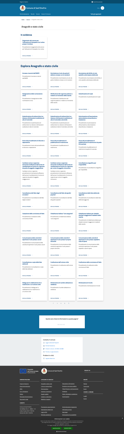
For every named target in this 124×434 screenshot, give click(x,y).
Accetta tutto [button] (56, 428)
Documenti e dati (24, 399)
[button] (61, 431)
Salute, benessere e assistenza (69, 394)
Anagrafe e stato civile (46, 384)
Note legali (65, 412)
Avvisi (85, 389)
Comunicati (86, 386)
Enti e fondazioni (24, 391)
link (75, 425)
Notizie (85, 384)
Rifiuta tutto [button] (67, 428)
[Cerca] (102, 8)
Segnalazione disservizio (47, 409)
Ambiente (64, 391)
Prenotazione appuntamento (48, 407)
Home (23, 19)
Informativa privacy (67, 409)
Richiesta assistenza (46, 415)
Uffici (21, 389)
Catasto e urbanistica (46, 397)
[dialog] (62, 425)
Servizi (28, 19)
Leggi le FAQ (44, 412)
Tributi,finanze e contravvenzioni (70, 389)
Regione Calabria (24, 2)
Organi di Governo (24, 384)
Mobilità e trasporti (45, 399)
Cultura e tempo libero (46, 386)
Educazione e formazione (68, 384)
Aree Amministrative (25, 386)
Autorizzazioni (65, 397)
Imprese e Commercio (46, 391)
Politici (21, 394)
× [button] (122, 418)
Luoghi (85, 396)
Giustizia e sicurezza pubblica (69, 386)
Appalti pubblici (45, 394)
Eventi (85, 399)
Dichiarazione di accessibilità (69, 415)
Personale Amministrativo (26, 397)
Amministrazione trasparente (69, 407)
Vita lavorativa (44, 389)
